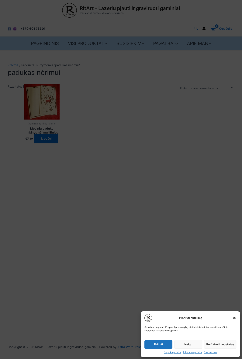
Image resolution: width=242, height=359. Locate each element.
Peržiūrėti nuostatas (220, 344)
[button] (234, 318)
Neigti (188, 344)
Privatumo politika (192, 352)
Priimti (158, 344)
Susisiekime (210, 352)
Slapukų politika (172, 352)
